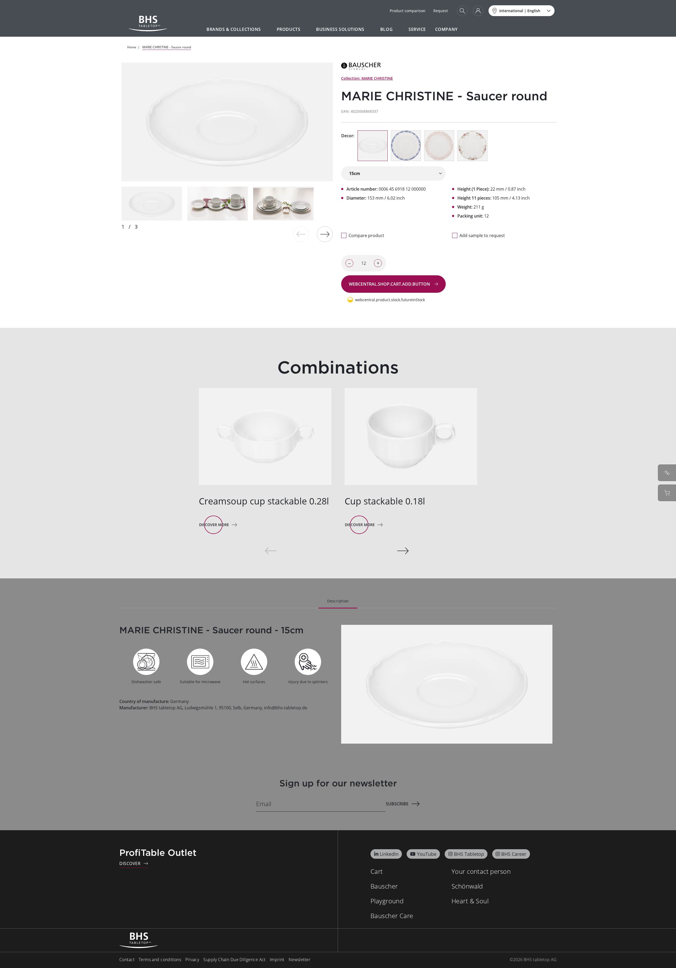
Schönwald (467, 886)
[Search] (462, 11)
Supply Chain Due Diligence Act (234, 959)
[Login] (478, 11)
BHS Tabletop (469, 854)
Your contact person (481, 871)
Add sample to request (482, 235)
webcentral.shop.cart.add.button (390, 284)
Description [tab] (338, 600)
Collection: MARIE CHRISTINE (367, 78)
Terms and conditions (160, 959)
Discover (129, 863)
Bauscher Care (391, 915)
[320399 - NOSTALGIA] (406, 145)
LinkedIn (389, 854)
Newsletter (299, 959)
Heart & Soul (470, 900)
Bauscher (384, 886)
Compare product (366, 235)
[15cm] (393, 173)
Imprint (277, 959)
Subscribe (397, 804)
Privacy (192, 959)
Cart (376, 871)
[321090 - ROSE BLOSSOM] (439, 145)
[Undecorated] (373, 145)
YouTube (426, 854)
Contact (126, 959)
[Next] (325, 234)
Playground (386, 900)
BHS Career (513, 854)
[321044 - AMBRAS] (472, 145)
